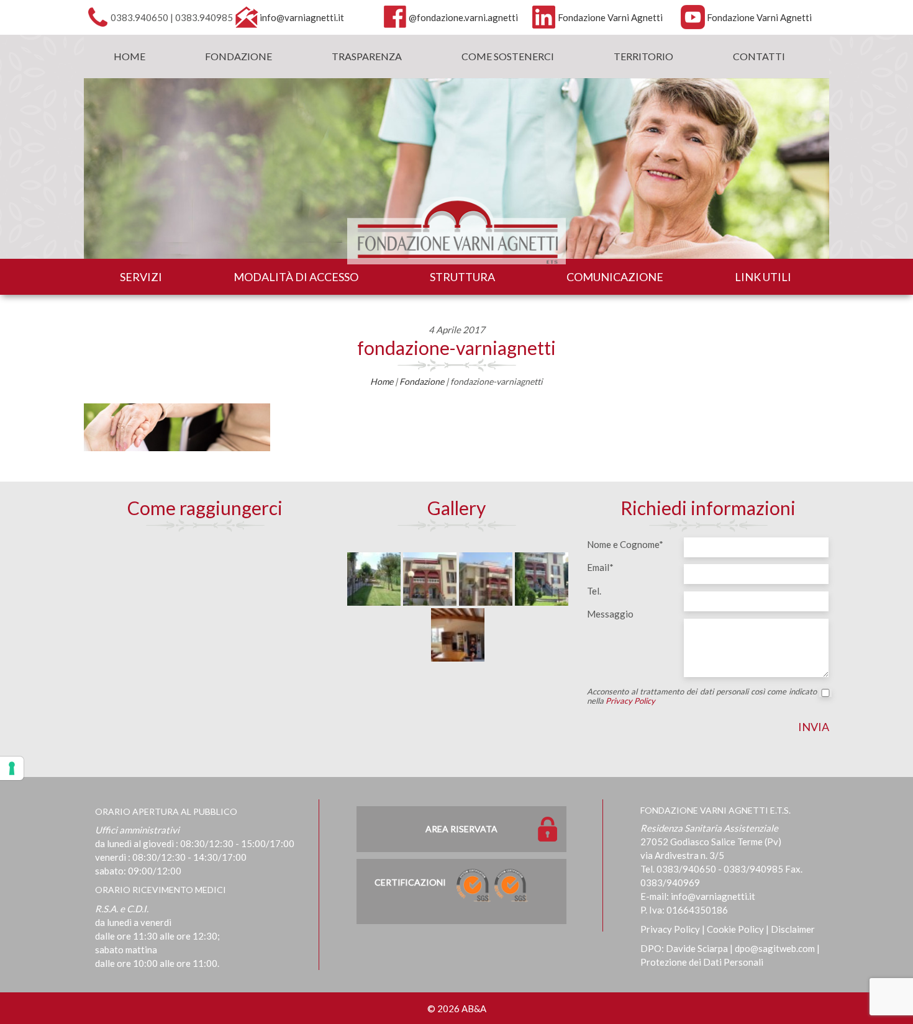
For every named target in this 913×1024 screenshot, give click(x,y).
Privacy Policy (630, 701)
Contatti (759, 56)
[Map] (205, 627)
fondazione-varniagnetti (456, 347)
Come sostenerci (507, 56)
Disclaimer (793, 929)
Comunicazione (614, 277)
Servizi (141, 277)
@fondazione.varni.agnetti (463, 17)
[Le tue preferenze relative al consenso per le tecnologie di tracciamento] (12, 768)
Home (129, 56)
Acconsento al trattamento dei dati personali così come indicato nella (702, 696)
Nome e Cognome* (625, 544)
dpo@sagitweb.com (775, 948)
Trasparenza (367, 56)
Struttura (462, 277)
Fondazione (238, 56)
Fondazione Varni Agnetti (610, 17)
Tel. (594, 590)
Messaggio (610, 613)
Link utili (763, 277)
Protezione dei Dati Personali (701, 962)
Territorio (643, 56)
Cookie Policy (735, 929)
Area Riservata (461, 829)
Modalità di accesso (296, 277)
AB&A (473, 1008)
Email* (600, 567)
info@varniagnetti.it (302, 17)
